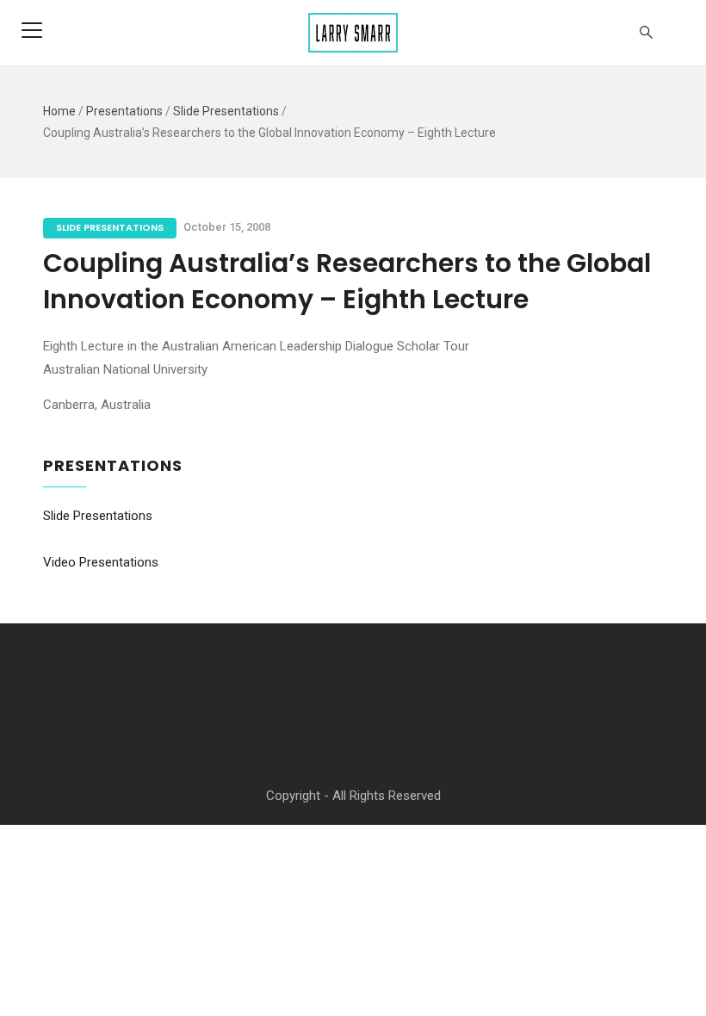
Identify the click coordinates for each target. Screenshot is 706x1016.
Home (59, 111)
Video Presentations (100, 562)
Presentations (124, 111)
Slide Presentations (226, 111)
